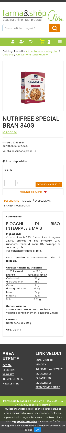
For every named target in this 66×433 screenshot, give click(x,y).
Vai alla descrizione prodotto (19, 151)
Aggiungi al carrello (48, 184)
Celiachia (8, 54)
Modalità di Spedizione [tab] (37, 200)
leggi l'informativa (25, 421)
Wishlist (8, 374)
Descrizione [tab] (11, 200)
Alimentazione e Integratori (42, 51)
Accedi (7, 365)
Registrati (9, 369)
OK (37, 429)
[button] (6, 183)
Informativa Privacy (49, 369)
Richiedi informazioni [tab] (17, 205)
